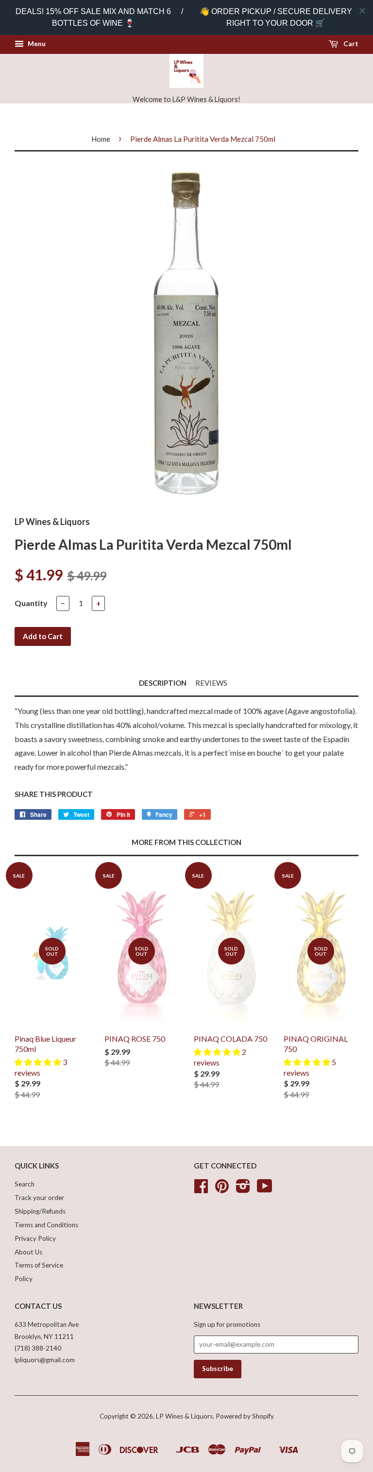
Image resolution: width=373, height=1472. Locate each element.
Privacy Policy (35, 1238)
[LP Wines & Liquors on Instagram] (243, 1189)
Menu (36, 43)
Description (162, 682)
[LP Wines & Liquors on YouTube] (264, 1189)
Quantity (31, 603)
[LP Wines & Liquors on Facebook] (201, 1189)
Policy (24, 1279)
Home (100, 139)
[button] (39, 1061)
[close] (362, 10)
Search (24, 1184)
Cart (350, 43)
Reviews (211, 682)
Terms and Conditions (46, 1225)
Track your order (39, 1197)
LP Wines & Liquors (184, 1416)
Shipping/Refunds (40, 1211)
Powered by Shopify (245, 1416)
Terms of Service (39, 1265)
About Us (28, 1252)
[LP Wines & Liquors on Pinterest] (222, 1189)
